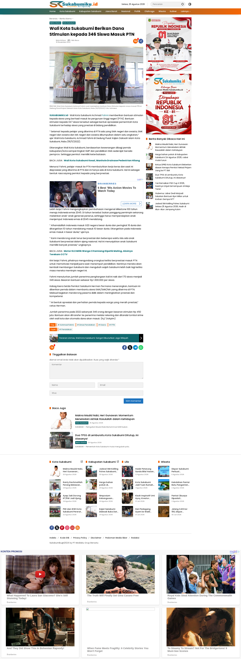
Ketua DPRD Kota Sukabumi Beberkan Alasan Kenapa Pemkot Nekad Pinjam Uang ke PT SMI (173, 167)
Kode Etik (64, 537)
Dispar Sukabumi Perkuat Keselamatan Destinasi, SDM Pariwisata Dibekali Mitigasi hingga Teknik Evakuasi (181, 470)
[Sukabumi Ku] (74, 4)
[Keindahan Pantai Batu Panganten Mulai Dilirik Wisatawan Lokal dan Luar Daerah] (163, 484)
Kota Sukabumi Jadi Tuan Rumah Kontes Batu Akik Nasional (144, 483)
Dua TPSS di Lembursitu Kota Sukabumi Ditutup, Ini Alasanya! (170, 176)
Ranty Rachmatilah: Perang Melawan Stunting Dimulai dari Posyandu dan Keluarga (73, 483)
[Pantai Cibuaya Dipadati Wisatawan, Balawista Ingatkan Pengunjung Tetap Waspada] (163, 498)
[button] (182, 4)
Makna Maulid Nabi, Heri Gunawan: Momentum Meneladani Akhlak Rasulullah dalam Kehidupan (105, 417)
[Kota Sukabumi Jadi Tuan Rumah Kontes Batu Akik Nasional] (127, 484)
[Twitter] (130, 347)
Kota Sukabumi (69, 23)
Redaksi (135, 537)
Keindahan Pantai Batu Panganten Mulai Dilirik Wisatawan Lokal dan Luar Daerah (180, 483)
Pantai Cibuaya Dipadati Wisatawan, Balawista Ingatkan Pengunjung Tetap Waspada (181, 497)
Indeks (53, 537)
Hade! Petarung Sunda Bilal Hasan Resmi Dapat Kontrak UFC (144, 470)
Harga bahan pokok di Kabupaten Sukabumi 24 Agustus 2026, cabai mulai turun (171, 157)
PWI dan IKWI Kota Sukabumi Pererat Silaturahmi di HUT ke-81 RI (72, 510)
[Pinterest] (62, 527)
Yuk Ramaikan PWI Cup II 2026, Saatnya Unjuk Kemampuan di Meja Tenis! (172, 186)
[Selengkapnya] (81, 461)
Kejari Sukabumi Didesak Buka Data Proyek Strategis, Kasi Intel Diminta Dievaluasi (108, 510)
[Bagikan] (140, 41)
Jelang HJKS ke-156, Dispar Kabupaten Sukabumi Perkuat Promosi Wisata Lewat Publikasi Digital (181, 510)
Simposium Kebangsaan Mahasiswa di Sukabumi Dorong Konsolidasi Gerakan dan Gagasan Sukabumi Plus (108, 497)
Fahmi (105, 115)
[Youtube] (72, 527)
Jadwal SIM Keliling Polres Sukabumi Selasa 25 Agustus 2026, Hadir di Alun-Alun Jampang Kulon (172, 206)
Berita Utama (55, 23)
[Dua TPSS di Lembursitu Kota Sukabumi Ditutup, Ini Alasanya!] (61, 440)
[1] (135, 41)
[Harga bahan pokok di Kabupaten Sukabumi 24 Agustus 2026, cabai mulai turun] (91, 484)
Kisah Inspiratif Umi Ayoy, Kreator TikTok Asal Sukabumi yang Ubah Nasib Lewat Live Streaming (145, 497)
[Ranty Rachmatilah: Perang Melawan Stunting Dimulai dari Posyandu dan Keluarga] (55, 484)
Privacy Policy (80, 537)
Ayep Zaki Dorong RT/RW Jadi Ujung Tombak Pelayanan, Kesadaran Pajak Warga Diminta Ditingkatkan (72, 497)
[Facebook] (124, 347)
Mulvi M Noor (61, 40)
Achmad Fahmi (67, 325)
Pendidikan (67, 329)
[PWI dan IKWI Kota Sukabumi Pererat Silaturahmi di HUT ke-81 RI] (55, 511)
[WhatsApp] (140, 347)
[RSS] (77, 527)
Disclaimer (96, 537)
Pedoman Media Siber (116, 537)
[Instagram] (67, 527)
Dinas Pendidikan (87, 325)
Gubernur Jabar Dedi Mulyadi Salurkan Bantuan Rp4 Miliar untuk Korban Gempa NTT (171, 196)
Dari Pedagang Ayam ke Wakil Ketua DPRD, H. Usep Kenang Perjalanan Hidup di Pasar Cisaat (145, 510)
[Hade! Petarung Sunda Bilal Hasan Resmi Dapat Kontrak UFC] (127, 471)
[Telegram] (135, 347)
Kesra (103, 325)
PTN (113, 325)
